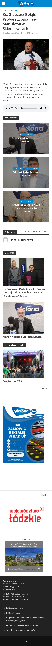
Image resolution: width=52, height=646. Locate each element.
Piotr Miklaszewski (30, 33)
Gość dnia (18, 169)
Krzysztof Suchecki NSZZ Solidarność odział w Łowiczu (26, 208)
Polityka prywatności (14, 608)
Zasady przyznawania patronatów (20, 630)
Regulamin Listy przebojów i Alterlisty (22, 625)
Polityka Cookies (13, 613)
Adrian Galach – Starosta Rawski (26, 174)
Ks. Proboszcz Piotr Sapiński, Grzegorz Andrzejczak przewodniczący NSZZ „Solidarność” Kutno (25, 292)
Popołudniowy (10, 10)
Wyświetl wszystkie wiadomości (35, 232)
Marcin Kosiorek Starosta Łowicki (26, 140)
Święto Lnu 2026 (12, 381)
